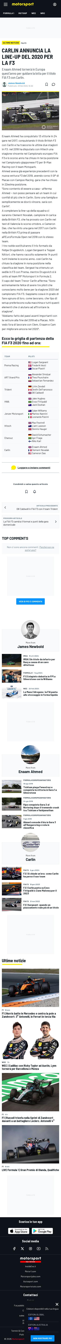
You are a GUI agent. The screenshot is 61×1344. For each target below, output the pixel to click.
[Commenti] (54, 84)
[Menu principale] (5, 4)
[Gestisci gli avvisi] (34, 491)
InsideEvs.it (30, 1266)
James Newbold (16, 83)
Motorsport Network (23, 1339)
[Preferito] (46, 84)
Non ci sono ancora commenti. (30, 548)
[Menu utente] (55, 4)
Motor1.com (30, 1271)
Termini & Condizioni (20, 1330)
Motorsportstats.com (30, 1286)
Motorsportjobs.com (30, 1276)
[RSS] (47, 1248)
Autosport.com (30, 1281)
